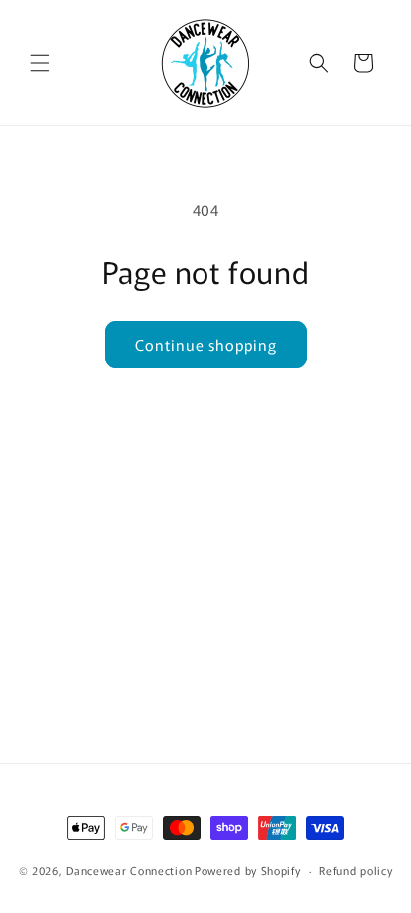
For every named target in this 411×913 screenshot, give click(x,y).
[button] (40, 63)
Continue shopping (206, 344)
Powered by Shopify (248, 870)
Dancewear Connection (129, 870)
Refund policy (355, 870)
